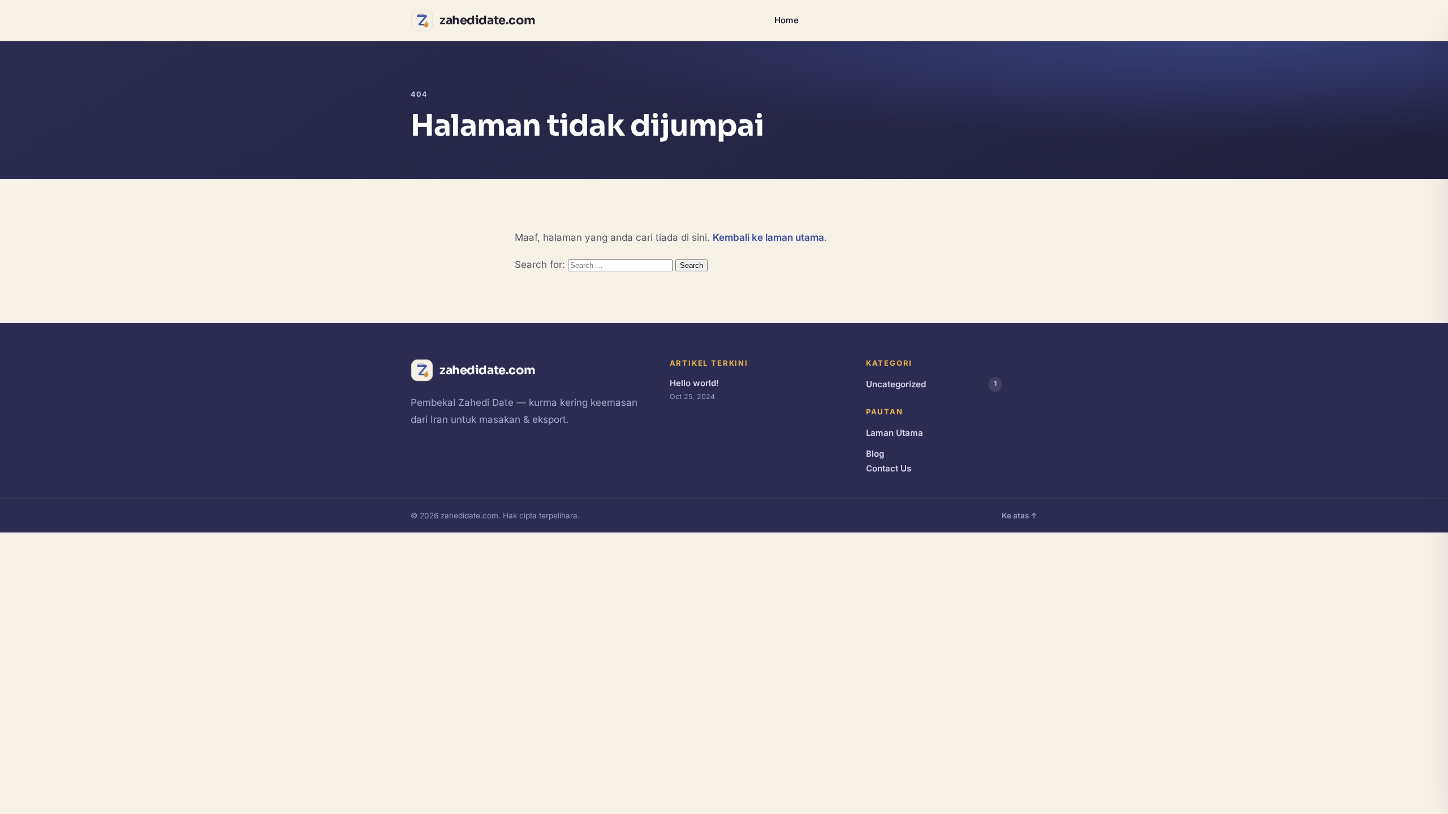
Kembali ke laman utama (768, 237)
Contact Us (888, 468)
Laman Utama (894, 432)
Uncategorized (931, 384)
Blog (875, 453)
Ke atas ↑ (1019, 515)
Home (786, 20)
